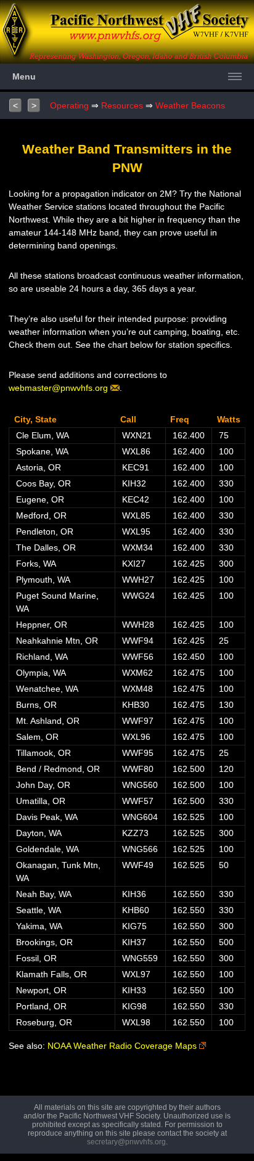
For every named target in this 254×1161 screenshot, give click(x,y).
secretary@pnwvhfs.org (126, 1142)
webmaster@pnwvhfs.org (59, 388)
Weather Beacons (190, 105)
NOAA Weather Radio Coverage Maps (123, 1046)
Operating (69, 105)
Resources (122, 105)
